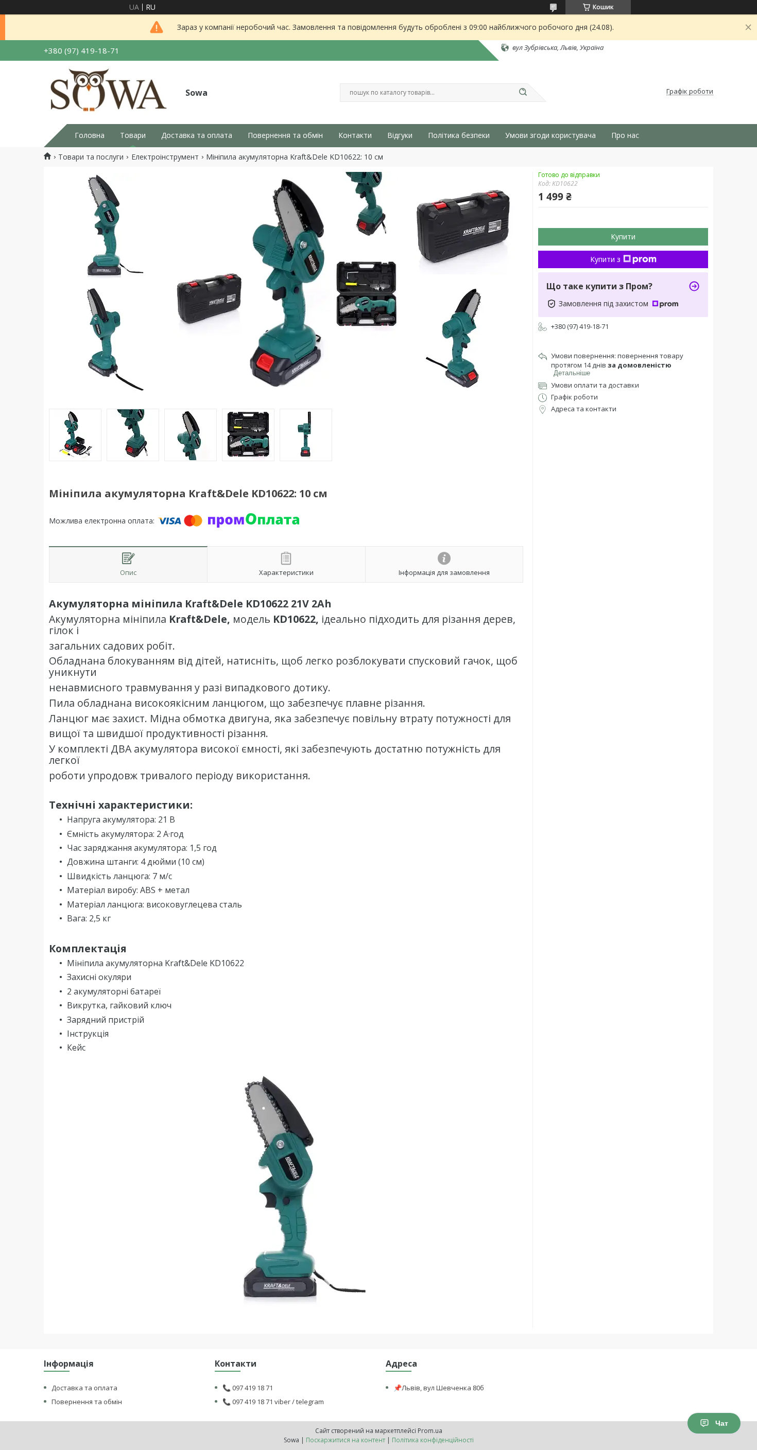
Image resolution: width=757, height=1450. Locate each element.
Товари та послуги (91, 157)
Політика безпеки (459, 135)
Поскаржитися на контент (345, 1440)
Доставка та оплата (196, 135)
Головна (90, 135)
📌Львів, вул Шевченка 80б (438, 1387)
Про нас (625, 135)
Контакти (355, 135)
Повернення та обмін (285, 135)
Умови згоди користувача (550, 135)
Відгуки (399, 135)
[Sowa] (110, 91)
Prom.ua (430, 1430)
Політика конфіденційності (433, 1440)
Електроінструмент (165, 157)
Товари (133, 135)
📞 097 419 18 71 (247, 1387)
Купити (623, 236)
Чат (721, 1423)
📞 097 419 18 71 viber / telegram (273, 1401)
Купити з (605, 259)
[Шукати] (522, 92)
